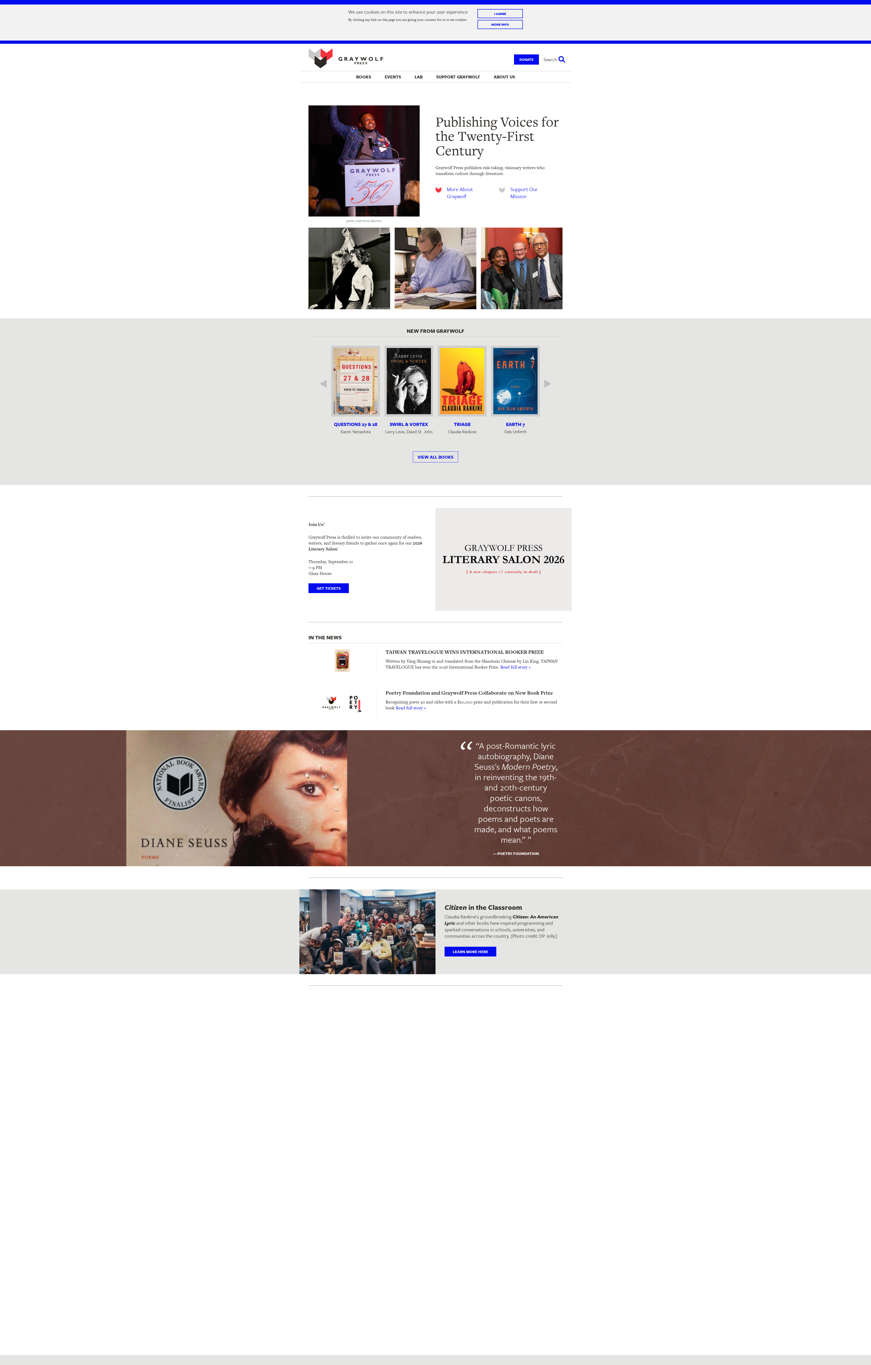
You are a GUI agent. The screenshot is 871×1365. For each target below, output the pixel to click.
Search (550, 59)
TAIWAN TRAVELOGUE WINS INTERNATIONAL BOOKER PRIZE (465, 652)
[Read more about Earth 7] (515, 381)
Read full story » (515, 667)
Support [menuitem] (458, 77)
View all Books (435, 457)
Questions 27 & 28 (355, 424)
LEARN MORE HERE (470, 951)
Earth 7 (515, 424)
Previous (326, 384)
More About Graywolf (460, 193)
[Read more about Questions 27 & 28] (355, 381)
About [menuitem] (504, 77)
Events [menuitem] (393, 77)
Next (544, 384)
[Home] (346, 58)
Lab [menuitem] (419, 77)
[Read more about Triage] (462, 381)
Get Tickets (329, 588)
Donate (526, 59)
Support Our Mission (524, 193)
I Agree (500, 13)
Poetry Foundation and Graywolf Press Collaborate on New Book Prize (469, 692)
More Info (500, 24)
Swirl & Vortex (409, 424)
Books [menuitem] (363, 77)
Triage (462, 424)
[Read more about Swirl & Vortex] (409, 381)
